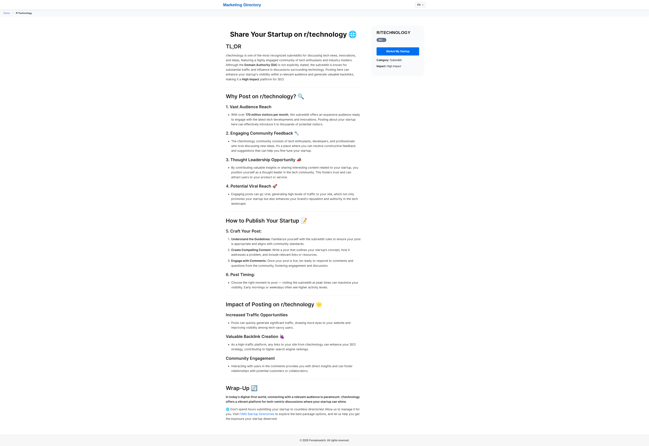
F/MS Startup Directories (256, 414)
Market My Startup (398, 51)
